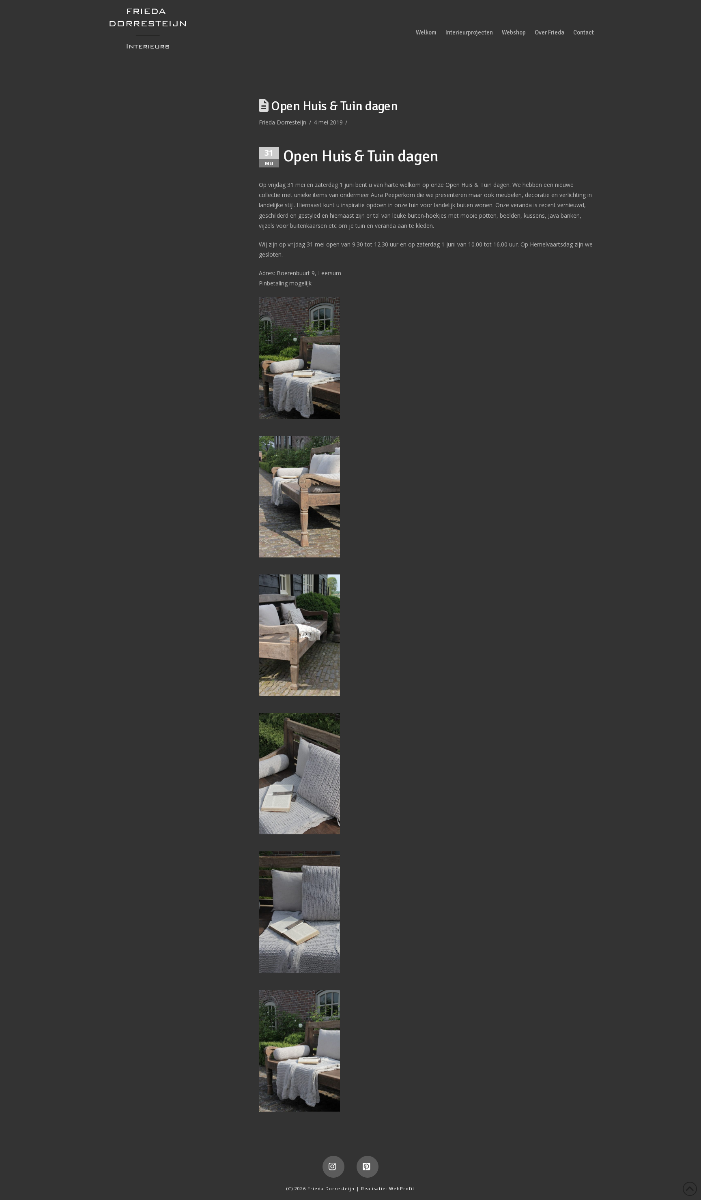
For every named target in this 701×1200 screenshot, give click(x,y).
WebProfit (402, 1188)
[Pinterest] (367, 1167)
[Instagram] (333, 1167)
